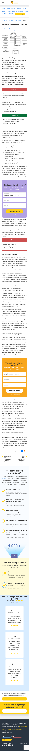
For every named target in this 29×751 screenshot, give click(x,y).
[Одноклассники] (24, 451)
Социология (18, 20)
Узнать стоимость (14, 211)
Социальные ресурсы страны (10, 28)
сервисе (4, 478)
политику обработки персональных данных (12, 729)
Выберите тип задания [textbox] (11, 375)
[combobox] (14, 194)
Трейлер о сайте (18, 736)
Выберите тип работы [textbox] (11, 195)
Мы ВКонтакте (7, 736)
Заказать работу (14, 698)
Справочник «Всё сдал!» (8, 20)
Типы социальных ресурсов (10, 30)
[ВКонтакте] (22, 451)
